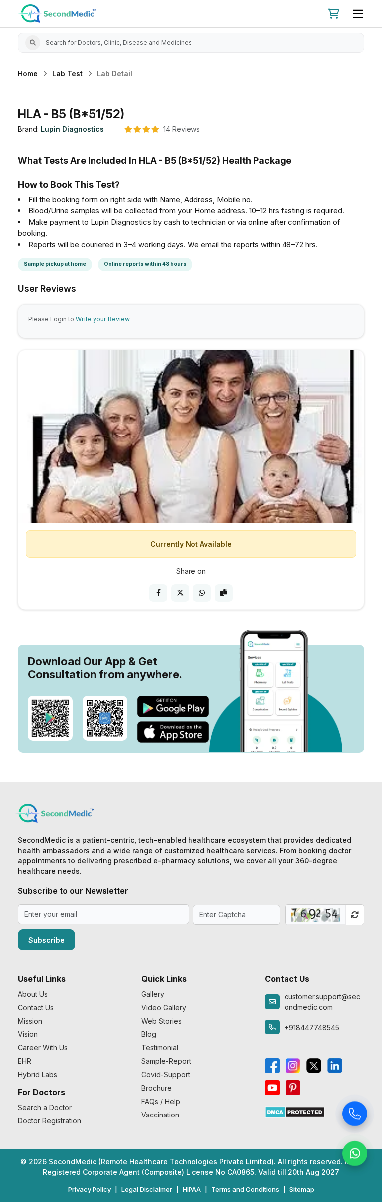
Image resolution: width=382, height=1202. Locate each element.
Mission (30, 1021)
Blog (148, 1034)
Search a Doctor (45, 1107)
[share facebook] (158, 593)
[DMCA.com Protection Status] (295, 1111)
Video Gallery (163, 1007)
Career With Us (43, 1047)
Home (28, 73)
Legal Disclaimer (146, 1189)
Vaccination (160, 1115)
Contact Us (36, 1007)
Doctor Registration (49, 1120)
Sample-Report (166, 1061)
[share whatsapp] (202, 593)
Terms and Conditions (245, 1189)
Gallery (152, 994)
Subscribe (46, 940)
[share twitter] (180, 593)
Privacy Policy (89, 1189)
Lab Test (67, 73)
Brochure (156, 1088)
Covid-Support (165, 1074)
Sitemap (301, 1189)
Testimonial (159, 1047)
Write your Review (103, 319)
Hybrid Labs (37, 1074)
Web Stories (161, 1021)
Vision (28, 1034)
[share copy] (224, 593)
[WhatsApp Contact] (354, 1154)
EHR (24, 1061)
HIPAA (192, 1189)
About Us (33, 994)
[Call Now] (354, 1115)
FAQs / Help (160, 1101)
